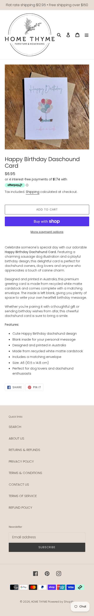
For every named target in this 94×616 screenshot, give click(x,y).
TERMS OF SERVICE (23, 496)
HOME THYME (39, 601)
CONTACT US (19, 484)
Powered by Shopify (61, 601)
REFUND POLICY (20, 507)
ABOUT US (16, 438)
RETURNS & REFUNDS (24, 449)
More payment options (47, 232)
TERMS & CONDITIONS (25, 473)
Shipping (32, 192)
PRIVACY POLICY (21, 461)
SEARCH (15, 426)
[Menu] (86, 35)
